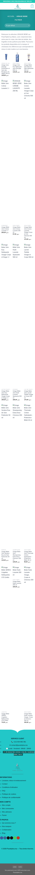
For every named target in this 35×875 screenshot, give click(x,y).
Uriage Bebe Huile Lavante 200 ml (17, 583)
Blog (3, 833)
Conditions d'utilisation (10, 787)
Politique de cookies (9, 794)
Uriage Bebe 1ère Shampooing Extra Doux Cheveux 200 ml (17, 556)
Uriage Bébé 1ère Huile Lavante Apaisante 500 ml (17, 394)
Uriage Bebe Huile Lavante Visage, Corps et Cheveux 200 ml (28, 717)
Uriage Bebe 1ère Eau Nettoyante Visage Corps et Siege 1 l (5, 394)
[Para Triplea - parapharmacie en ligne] (17, 6)
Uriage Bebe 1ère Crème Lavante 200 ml (16, 229)
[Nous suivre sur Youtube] (18, 837)
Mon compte (6, 805)
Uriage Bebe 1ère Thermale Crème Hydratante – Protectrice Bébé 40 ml (28, 556)
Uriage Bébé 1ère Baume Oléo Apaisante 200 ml (28, 67)
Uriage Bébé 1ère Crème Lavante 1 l (5, 228)
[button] (2, 6)
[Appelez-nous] (14, 837)
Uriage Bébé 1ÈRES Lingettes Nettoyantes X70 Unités (5, 717)
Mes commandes (8, 808)
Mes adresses (7, 812)
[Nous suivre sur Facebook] (1, 837)
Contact (4, 784)
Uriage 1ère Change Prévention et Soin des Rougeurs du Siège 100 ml (5, 69)
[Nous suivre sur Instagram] (4, 837)
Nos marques (6, 826)
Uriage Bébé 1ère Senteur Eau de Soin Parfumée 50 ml (5, 555)
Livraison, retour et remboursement (14, 780)
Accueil (10, 16)
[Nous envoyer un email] (11, 837)
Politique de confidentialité (11, 797)
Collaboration (6, 830)
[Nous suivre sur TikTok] (8, 837)
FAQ (3, 791)
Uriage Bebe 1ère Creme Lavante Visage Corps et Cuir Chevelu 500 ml (28, 232)
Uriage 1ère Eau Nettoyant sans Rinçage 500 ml (17, 67)
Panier (4, 815)
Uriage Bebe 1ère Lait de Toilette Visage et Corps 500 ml (28, 394)
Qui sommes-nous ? (9, 823)
